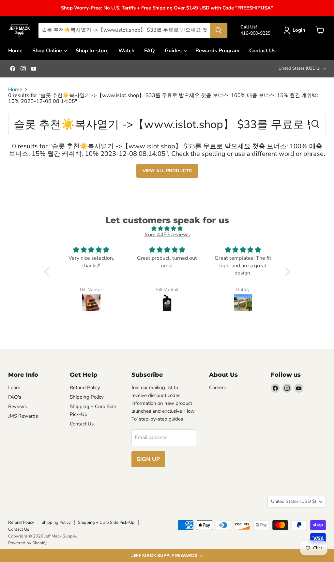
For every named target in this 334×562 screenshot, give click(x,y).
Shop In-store (92, 50)
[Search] (218, 30)
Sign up (148, 459)
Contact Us (262, 50)
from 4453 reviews (167, 234)
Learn (14, 387)
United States (300, 68)
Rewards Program (217, 50)
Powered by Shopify (27, 543)
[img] (167, 228)
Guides (174, 50)
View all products (167, 171)
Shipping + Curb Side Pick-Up (106, 522)
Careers (217, 387)
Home (15, 50)
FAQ (149, 50)
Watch (126, 50)
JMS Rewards (23, 416)
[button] (167, 555)
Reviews (17, 406)
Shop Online (47, 50)
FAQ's (14, 397)
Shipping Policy (87, 397)
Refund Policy (85, 387)
